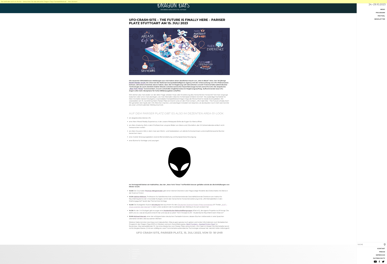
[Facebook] (379, 261)
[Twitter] (383, 261)
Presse (382, 252)
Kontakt (381, 248)
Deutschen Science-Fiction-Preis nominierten (195, 205)
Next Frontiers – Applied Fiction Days (200, 224)
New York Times (136, 89)
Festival (381, 16)
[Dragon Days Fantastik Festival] (193, 6)
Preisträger (135, 249)
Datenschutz (379, 258)
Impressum (380, 255)
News (382, 9)
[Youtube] (375, 261)
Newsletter (379, 19)
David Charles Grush (137, 83)
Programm (380, 13)
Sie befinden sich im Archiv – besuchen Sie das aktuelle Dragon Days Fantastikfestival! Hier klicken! (39, 2)
